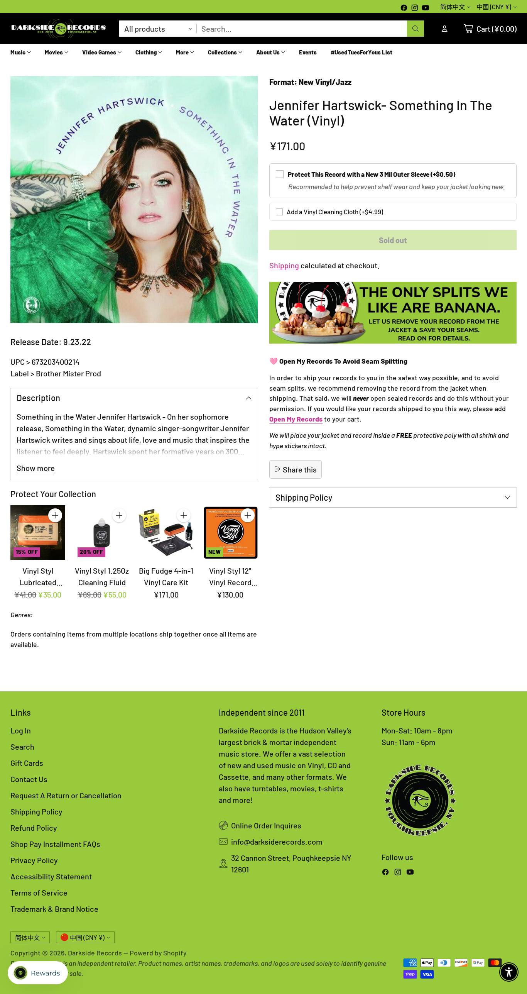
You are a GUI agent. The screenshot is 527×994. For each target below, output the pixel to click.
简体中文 (452, 6)
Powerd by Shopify (158, 952)
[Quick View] (55, 532)
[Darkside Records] (58, 28)
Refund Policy (33, 827)
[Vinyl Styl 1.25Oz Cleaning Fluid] (101, 532)
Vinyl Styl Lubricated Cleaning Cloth (38, 582)
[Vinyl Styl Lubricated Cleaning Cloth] (37, 532)
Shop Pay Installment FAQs (55, 843)
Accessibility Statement (51, 876)
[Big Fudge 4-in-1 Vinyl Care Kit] (166, 532)
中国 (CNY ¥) (493, 6)
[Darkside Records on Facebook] (404, 8)
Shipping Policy (36, 811)
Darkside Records (95, 952)
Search (22, 746)
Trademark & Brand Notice (54, 908)
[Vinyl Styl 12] (230, 532)
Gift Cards (26, 762)
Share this (300, 469)
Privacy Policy (34, 860)
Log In (20, 730)
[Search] (415, 28)
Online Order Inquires (266, 825)
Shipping (284, 265)
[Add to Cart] (55, 515)
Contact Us (28, 779)
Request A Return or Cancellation (66, 795)
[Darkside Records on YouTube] (425, 8)
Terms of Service (39, 892)
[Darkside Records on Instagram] (415, 8)
